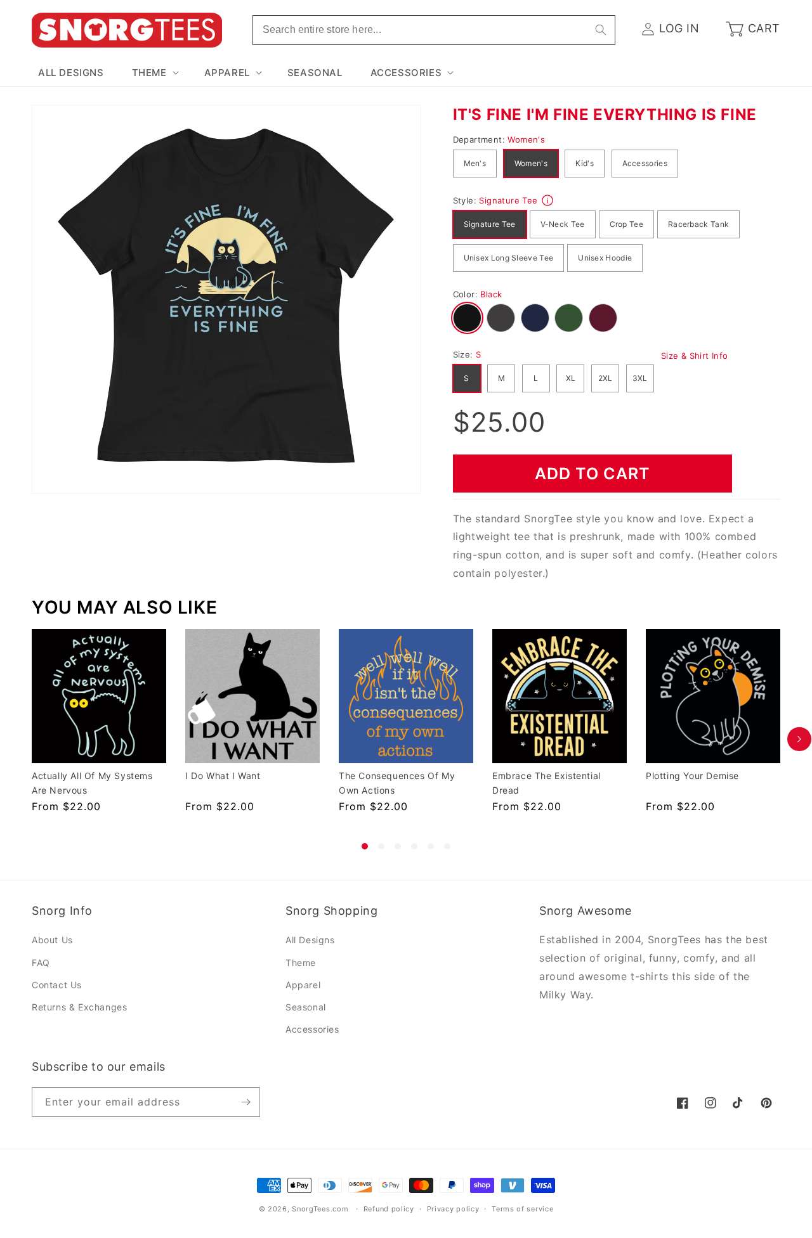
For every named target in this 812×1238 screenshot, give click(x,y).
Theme (300, 962)
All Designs (310, 939)
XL (571, 378)
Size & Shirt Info (694, 356)
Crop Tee (626, 224)
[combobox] (434, 30)
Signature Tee (490, 224)
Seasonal (305, 1007)
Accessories (644, 163)
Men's (475, 163)
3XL (640, 378)
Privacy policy (453, 1208)
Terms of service (522, 1208)
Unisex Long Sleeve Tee (509, 257)
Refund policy (388, 1208)
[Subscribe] (245, 1102)
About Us (52, 939)
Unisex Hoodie (605, 257)
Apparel (302, 984)
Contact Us (57, 984)
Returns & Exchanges (79, 1007)
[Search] (601, 30)
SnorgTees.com (320, 1208)
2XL (605, 378)
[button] (154, 73)
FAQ (41, 962)
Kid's (584, 163)
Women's (530, 163)
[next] (799, 739)
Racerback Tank (698, 224)
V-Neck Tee (562, 224)
